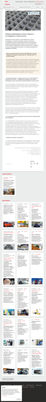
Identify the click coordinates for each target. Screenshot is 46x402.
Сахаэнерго (19, 320)
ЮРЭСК (33, 254)
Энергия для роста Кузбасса (36, 322)
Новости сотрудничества (29, 1)
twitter (37, 163)
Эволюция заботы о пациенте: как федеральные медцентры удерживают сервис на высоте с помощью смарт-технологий (8, 265)
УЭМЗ (22, 231)
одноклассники (31, 167)
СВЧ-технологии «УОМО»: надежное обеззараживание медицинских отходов (37, 357)
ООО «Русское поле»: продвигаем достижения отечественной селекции (22, 209)
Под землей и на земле (8, 180)
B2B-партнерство (40, 1)
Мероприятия (39, 385)
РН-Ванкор (19, 351)
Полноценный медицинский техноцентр (35, 211)
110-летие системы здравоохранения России (8, 258)
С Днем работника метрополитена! (8, 232)
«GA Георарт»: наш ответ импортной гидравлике (37, 294)
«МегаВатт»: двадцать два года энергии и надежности (8, 354)
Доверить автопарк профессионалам (8, 206)
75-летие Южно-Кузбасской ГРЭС (36, 290)
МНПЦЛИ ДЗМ (34, 352)
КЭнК (32, 319)
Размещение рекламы (23, 387)
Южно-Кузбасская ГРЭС (36, 289)
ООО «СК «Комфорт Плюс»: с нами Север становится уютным (8, 294)
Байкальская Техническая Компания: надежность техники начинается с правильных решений (22, 297)
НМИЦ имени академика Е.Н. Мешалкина (8, 257)
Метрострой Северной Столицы (8, 231)
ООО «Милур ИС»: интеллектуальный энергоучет (22, 325)
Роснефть (25, 349)
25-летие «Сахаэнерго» (21, 321)
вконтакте (31, 163)
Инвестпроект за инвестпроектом (36, 256)
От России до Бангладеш (20, 235)
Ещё (42, 7)
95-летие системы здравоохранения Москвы (36, 206)
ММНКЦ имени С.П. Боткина (7, 322)
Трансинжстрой (15, 9)
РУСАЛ (18, 254)
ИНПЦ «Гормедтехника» (35, 205)
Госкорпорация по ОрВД (7, 351)
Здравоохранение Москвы (25, 7)
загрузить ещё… (8, 379)
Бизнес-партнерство (7, 3)
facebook (34, 163)
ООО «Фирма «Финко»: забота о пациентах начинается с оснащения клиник (8, 328)
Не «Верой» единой (8, 234)
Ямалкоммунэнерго (6, 289)
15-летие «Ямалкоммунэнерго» (8, 290)
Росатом (18, 231)
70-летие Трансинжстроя (7, 178)
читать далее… (4, 395)
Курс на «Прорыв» (36, 234)
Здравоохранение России (8, 7)
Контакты (32, 387)
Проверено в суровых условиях (22, 353)
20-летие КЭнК (36, 319)
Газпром (37, 7)
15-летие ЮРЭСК (37, 254)
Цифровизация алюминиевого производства (21, 257)
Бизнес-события (19, 1)
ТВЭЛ (36, 231)
